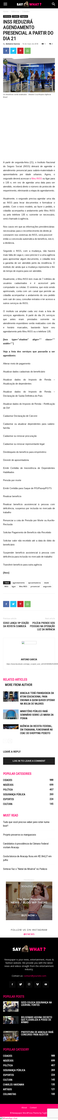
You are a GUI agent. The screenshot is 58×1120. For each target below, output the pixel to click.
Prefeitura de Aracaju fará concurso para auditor (37, 1033)
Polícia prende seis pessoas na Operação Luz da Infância (42, 626)
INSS (6, 586)
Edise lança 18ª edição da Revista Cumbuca (16, 625)
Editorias (15, 11)
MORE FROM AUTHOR (18, 685)
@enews (29, 934)
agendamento (19, 583)
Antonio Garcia (13, 44)
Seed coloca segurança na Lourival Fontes (36, 1003)
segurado (47, 586)
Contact (33, 1107)
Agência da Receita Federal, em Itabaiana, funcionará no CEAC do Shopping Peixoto (36, 730)
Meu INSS (36, 178)
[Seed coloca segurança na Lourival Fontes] (11, 1006)
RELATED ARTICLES (15, 679)
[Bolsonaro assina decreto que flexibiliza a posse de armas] (11, 1020)
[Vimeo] (37, 984)
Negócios (24, 16)
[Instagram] (29, 984)
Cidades (25, 11)
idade (46, 583)
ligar (14, 586)
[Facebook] (12, 984)
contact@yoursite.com (35, 975)
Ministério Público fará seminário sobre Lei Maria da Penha (37, 715)
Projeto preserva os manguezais (19, 834)
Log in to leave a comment (29, 761)
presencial (35, 586)
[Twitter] (21, 984)
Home (6, 11)
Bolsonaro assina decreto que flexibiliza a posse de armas (36, 1020)
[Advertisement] (29, 131)
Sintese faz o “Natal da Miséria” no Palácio (25, 868)
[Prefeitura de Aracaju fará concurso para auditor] (11, 1036)
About (24, 1107)
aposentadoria (34, 583)
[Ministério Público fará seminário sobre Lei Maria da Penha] (11, 714)
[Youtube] (46, 984)
